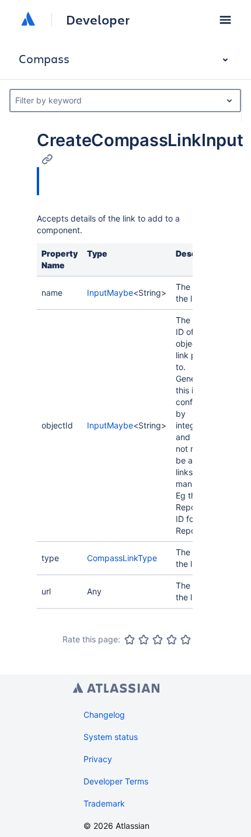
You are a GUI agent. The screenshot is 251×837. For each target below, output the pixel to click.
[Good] (172, 639)
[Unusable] (130, 639)
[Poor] (144, 639)
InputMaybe (110, 293)
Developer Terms (115, 781)
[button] (225, 20)
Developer (98, 20)
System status (110, 737)
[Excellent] (186, 639)
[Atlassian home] (28, 20)
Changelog (104, 715)
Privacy (97, 759)
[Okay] (158, 639)
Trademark (104, 803)
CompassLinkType (122, 558)
